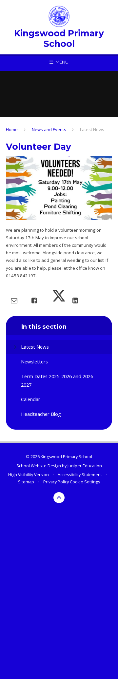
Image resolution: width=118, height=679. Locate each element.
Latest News (92, 129)
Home (12, 129)
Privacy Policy (56, 482)
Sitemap (26, 482)
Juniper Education (85, 466)
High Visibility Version (28, 474)
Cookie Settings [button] (85, 482)
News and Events (49, 129)
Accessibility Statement (80, 474)
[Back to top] (59, 497)
